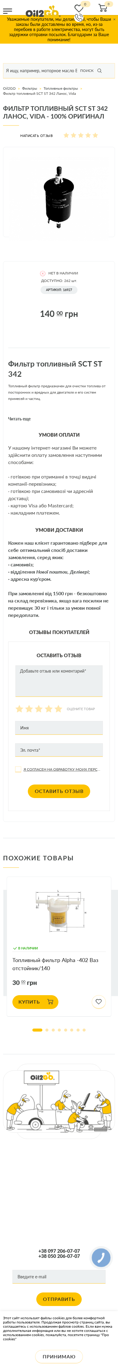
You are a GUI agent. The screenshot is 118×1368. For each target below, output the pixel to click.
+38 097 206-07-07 (59, 1251)
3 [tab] (53, 1030)
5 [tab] (65, 1030)
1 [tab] (37, 1030)
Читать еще (19, 418)
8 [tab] (84, 1030)
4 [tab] (59, 1030)
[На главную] (43, 11)
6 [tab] (71, 1030)
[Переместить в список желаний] (99, 1002)
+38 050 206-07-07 (59, 1256)
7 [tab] (78, 1030)
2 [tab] (46, 1030)
